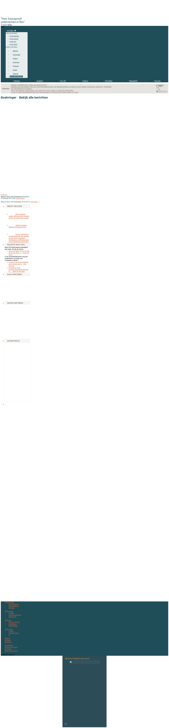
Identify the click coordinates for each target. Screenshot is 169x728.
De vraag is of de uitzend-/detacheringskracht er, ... (18, 269)
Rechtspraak (13, 626)
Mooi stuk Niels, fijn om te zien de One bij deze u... (19, 253)
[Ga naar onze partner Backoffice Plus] (11, 278)
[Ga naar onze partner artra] (23, 318)
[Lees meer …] (34, 202)
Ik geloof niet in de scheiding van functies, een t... (18, 264)
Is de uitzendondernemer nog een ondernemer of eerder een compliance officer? (45, 92)
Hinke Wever (20, 198)
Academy (40, 81)
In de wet (4, 195)
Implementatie (14, 633)
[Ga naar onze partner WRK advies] (11, 335)
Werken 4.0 (12, 617)
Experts (85, 81)
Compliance (13, 624)
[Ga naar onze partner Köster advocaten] (11, 328)
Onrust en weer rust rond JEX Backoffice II (29, 85)
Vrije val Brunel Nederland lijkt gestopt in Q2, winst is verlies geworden (42, 91)
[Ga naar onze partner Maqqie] (11, 318)
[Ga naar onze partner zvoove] (23, 297)
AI (9, 635)
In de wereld (9, 611)
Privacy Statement (11, 651)
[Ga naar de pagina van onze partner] (18, 416)
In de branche (9, 602)
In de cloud (8, 629)
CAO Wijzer (108, 81)
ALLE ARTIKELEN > (16, 76)
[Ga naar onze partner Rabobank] (11, 322)
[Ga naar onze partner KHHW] (11, 297)
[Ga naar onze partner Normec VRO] (23, 314)
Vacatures (8, 642)
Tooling (11, 631)
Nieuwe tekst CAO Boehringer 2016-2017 (15, 196)
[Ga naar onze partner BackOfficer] (11, 283)
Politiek (11, 613)
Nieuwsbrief (133, 81)
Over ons (157, 81)
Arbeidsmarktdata (15, 615)
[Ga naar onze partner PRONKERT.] (11, 314)
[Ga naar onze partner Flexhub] (11, 308)
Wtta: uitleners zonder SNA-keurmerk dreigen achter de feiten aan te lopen (19, 216)
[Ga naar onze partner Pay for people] (23, 328)
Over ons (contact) (11, 647)
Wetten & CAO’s (14, 622)
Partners (17, 81)
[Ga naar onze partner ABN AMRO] (23, 322)
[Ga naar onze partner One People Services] (23, 283)
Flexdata (12, 608)
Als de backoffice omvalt (21, 89)
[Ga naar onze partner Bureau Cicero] (23, 290)
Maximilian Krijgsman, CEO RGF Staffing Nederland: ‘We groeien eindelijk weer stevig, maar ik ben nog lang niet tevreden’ (61, 87)
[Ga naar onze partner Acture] (23, 278)
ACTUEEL (10, 31)
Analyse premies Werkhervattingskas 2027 (18, 226)
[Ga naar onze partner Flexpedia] (11, 290)
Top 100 (63, 81)
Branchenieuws (14, 606)
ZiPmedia (8, 649)
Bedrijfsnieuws (14, 604)
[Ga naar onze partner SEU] (23, 308)
